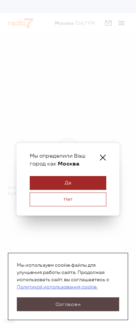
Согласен (68, 304)
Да (68, 183)
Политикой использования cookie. (57, 287)
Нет (68, 199)
